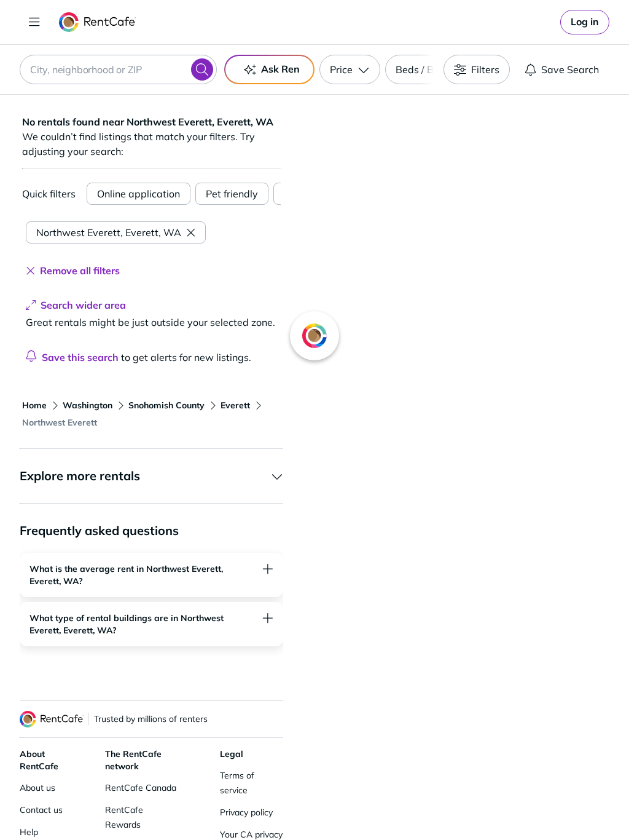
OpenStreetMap (517, 804)
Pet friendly (232, 194)
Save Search (570, 69)
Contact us (41, 809)
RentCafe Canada (140, 787)
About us (37, 787)
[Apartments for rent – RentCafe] (97, 22)
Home (34, 405)
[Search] (202, 69)
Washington (87, 405)
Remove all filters (80, 270)
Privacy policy (246, 812)
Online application (138, 194)
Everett (235, 405)
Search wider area (83, 305)
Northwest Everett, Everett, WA (108, 232)
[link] (584, 22)
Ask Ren (280, 69)
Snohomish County (166, 405)
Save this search (80, 357)
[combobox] (118, 69)
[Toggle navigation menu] (34, 22)
